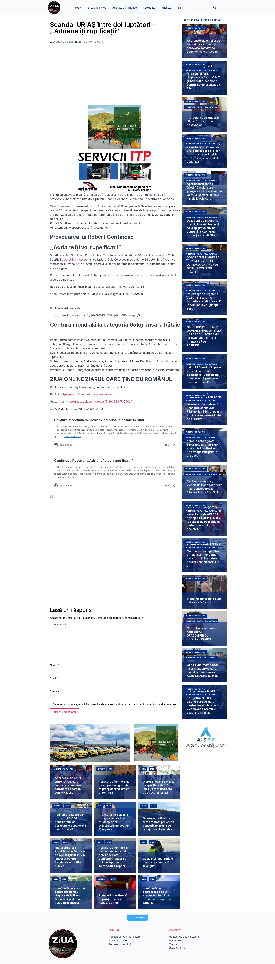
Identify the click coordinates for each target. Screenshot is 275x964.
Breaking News (97, 7)
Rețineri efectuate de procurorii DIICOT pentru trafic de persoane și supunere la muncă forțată (71, 822)
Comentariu (58, 624)
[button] (214, 7)
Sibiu (188, 259)
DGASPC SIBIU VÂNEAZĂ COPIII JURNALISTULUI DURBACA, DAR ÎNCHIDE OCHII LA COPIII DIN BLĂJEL (203, 265)
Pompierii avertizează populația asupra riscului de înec (113, 899)
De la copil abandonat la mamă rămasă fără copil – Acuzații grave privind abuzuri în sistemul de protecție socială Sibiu (204, 228)
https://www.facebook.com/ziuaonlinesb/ (88, 394)
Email (54, 678)
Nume (54, 665)
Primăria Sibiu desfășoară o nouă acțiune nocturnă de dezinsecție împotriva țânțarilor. (157, 895)
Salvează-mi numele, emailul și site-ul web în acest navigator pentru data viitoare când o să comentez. (115, 704)
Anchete (166, 7)
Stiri (180, 7)
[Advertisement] (115, 79)
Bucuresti (102, 879)
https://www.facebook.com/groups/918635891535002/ (95, 401)
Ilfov (100, 842)
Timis (108, 806)
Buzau (144, 806)
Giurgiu (101, 769)
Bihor (56, 842)
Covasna (58, 806)
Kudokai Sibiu (69, 259)
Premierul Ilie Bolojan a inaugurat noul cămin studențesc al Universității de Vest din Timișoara (114, 822)
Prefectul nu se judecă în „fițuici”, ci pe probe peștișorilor (203, 121)
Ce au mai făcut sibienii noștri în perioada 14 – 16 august (158, 862)
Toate (78, 7)
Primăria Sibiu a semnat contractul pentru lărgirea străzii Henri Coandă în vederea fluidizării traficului (70, 895)
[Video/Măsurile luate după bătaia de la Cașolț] (204, 592)
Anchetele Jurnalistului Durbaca (201, 70)
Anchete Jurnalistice (124, 7)
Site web (55, 691)
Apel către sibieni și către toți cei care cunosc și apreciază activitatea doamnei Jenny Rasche (68, 785)
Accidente (149, 7)
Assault (83, 259)
